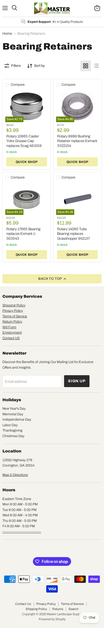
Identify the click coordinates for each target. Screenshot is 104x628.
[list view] (96, 65)
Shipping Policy (13, 305)
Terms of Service (14, 316)
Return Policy (12, 321)
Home (7, 33)
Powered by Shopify (52, 619)
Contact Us (23, 604)
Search (73, 609)
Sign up (77, 381)
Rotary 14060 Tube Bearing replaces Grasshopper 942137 (73, 233)
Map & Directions (15, 475)
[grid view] (85, 65)
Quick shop (27, 162)
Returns (57, 609)
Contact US (11, 338)
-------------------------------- (21, 532)
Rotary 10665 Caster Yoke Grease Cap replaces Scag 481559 (24, 141)
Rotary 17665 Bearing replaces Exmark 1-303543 (23, 233)
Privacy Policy (12, 311)
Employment (12, 332)
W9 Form (9, 327)
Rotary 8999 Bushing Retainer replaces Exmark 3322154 (77, 141)
